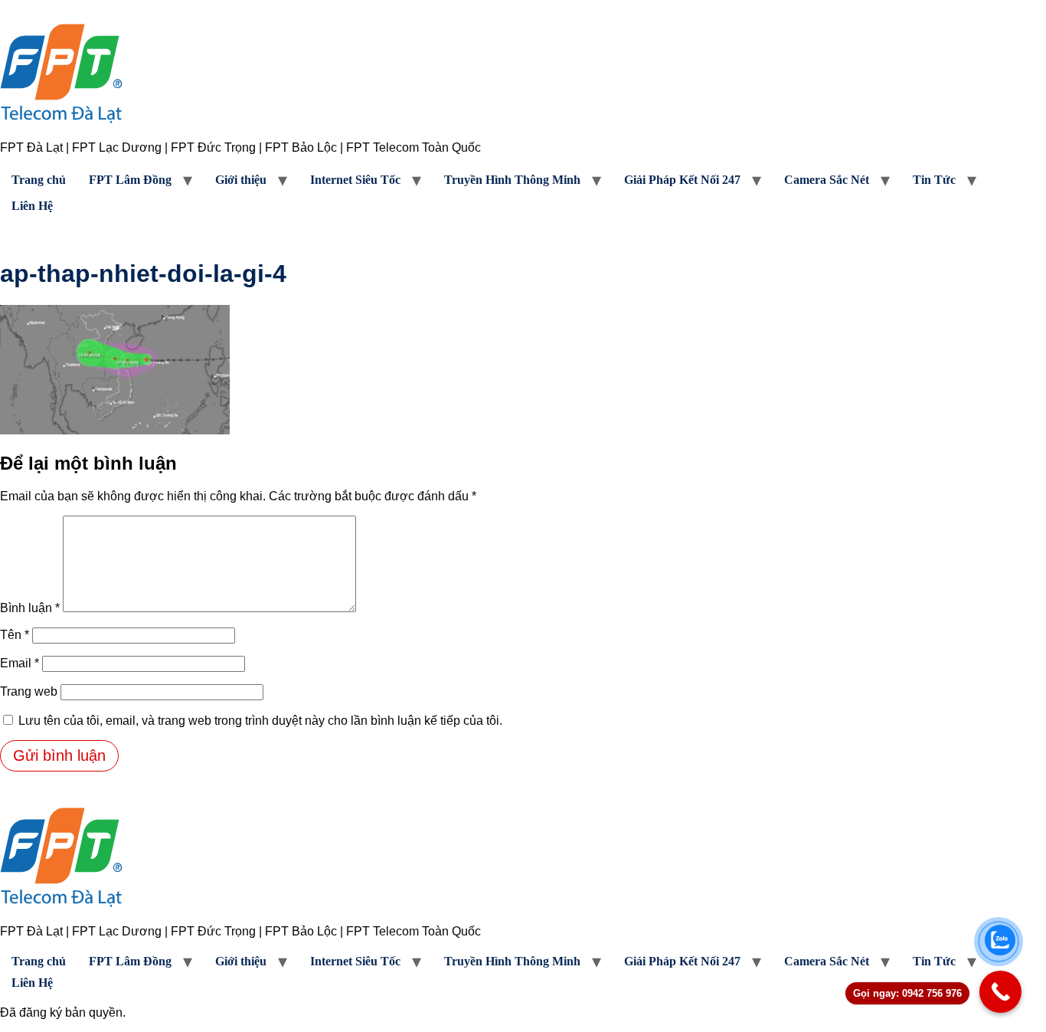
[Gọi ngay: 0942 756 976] (1000, 992)
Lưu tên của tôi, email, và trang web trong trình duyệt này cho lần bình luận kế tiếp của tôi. (260, 720)
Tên (14, 634)
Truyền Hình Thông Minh (512, 179)
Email (19, 663)
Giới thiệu (240, 179)
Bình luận (30, 607)
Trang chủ (38, 179)
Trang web (28, 691)
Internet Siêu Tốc (355, 179)
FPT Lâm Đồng (130, 179)
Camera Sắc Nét (826, 179)
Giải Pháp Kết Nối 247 (682, 179)
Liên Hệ (32, 205)
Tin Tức (934, 179)
